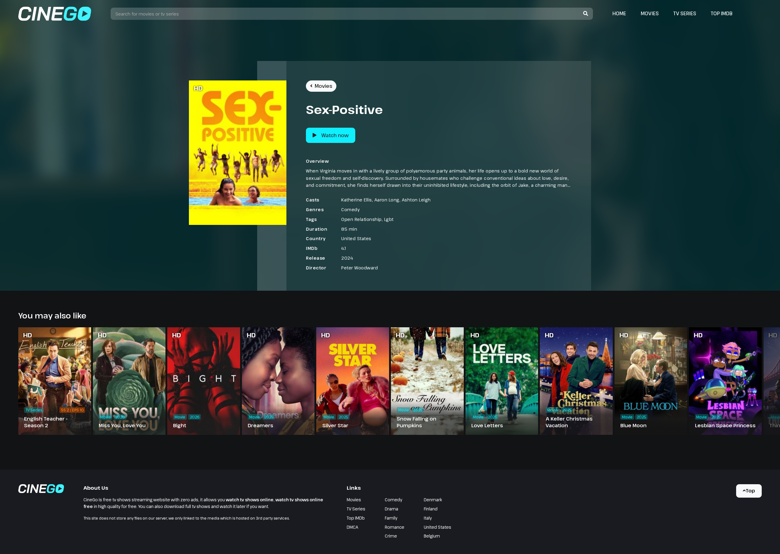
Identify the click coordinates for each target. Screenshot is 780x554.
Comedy (350, 209)
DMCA (352, 527)
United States (356, 238)
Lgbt (389, 219)
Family (391, 518)
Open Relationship (361, 219)
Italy (428, 518)
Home (619, 13)
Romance (394, 527)
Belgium (432, 536)
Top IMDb (721, 13)
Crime (391, 536)
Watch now (335, 135)
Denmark (433, 500)
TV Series (684, 13)
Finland (431, 509)
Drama (391, 509)
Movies (650, 13)
